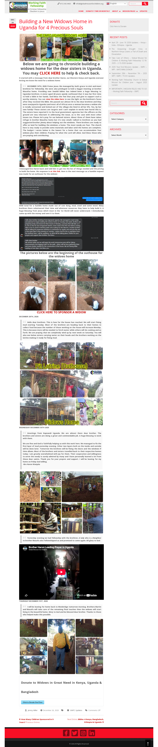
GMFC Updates (76, 710)
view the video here (55, 99)
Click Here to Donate (118, 26)
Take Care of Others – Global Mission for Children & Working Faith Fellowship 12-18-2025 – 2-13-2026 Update (129, 60)
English (113, 3)
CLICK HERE (50, 73)
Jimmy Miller (33, 710)
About (115, 11)
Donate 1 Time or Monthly (98, 11)
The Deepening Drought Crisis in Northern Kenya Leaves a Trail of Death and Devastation (129, 51)
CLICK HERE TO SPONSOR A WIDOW (61, 312)
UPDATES (143, 11)
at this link (55, 171)
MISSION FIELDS (129, 11)
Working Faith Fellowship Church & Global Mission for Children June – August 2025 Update (129, 82)
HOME (81, 11)
